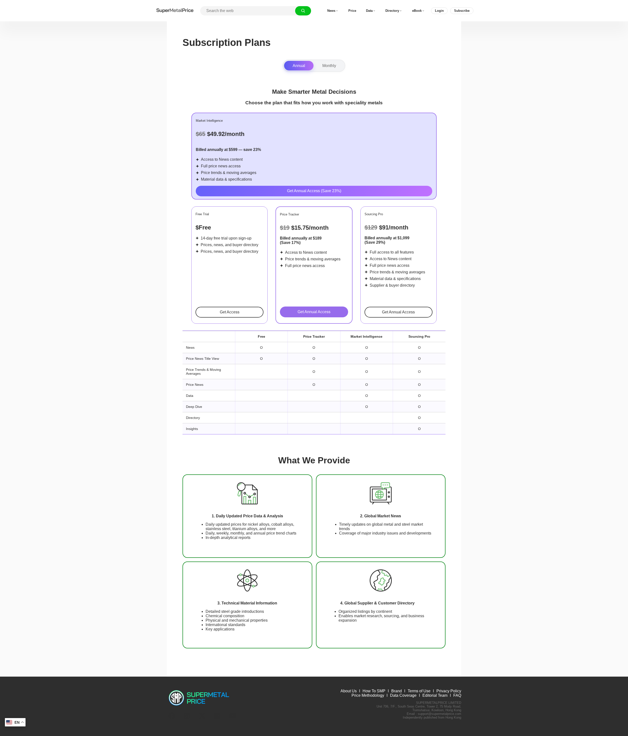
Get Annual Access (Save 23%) (314, 191)
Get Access (229, 312)
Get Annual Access (314, 312)
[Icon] (172, 716)
